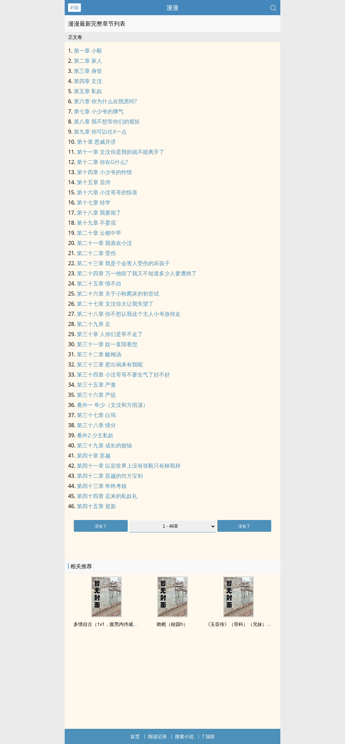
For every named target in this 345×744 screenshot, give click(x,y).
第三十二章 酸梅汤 (99, 354)
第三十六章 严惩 (96, 394)
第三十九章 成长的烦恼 (104, 445)
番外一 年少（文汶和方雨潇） (112, 405)
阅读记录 (157, 736)
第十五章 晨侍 (94, 182)
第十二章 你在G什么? (102, 162)
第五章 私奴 (88, 91)
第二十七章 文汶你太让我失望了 (115, 303)
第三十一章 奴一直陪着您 (107, 344)
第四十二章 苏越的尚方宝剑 (110, 475)
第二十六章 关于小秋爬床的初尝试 (118, 293)
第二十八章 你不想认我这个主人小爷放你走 (129, 314)
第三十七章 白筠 (96, 415)
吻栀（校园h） (172, 624)
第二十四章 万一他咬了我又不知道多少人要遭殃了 (137, 273)
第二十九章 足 (94, 324)
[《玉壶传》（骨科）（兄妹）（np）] (238, 615)
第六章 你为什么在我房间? (105, 101)
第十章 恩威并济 (96, 141)
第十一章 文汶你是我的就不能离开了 (120, 152)
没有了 (101, 526)
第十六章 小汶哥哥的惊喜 (107, 192)
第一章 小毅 (88, 50)
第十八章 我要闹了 (99, 212)
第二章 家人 (88, 60)
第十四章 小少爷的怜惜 (104, 172)
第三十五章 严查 (96, 384)
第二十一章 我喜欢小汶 (104, 243)
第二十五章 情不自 (99, 283)
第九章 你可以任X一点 (100, 131)
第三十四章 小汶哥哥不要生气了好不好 (123, 374)
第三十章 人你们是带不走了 (110, 334)
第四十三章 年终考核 (102, 486)
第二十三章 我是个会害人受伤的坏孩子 (123, 263)
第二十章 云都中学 (99, 233)
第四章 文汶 (88, 81)
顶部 (210, 736)
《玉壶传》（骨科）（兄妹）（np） (244, 624)
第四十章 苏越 (94, 455)
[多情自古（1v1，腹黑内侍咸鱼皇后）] (106, 615)
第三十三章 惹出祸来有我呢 (110, 364)
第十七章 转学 (94, 202)
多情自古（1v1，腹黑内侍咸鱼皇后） (112, 624)
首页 (135, 736)
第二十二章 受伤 (96, 253)
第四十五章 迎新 (96, 506)
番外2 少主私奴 (95, 435)
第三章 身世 (88, 71)
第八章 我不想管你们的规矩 (107, 121)
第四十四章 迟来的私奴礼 (107, 496)
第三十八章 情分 (96, 425)
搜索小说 (184, 736)
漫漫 (172, 7)
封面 (74, 7)
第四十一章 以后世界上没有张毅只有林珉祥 (129, 465)
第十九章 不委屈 (96, 222)
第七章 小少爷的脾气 (99, 111)
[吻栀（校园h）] (172, 615)
